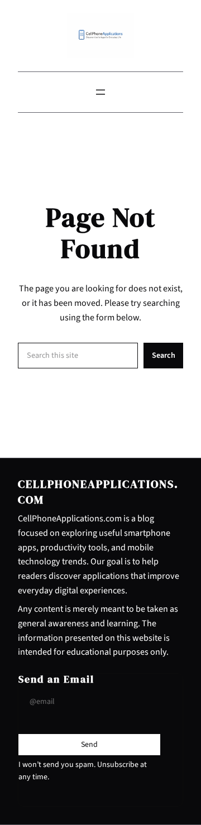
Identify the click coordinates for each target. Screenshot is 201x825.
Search (163, 355)
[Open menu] (100, 92)
